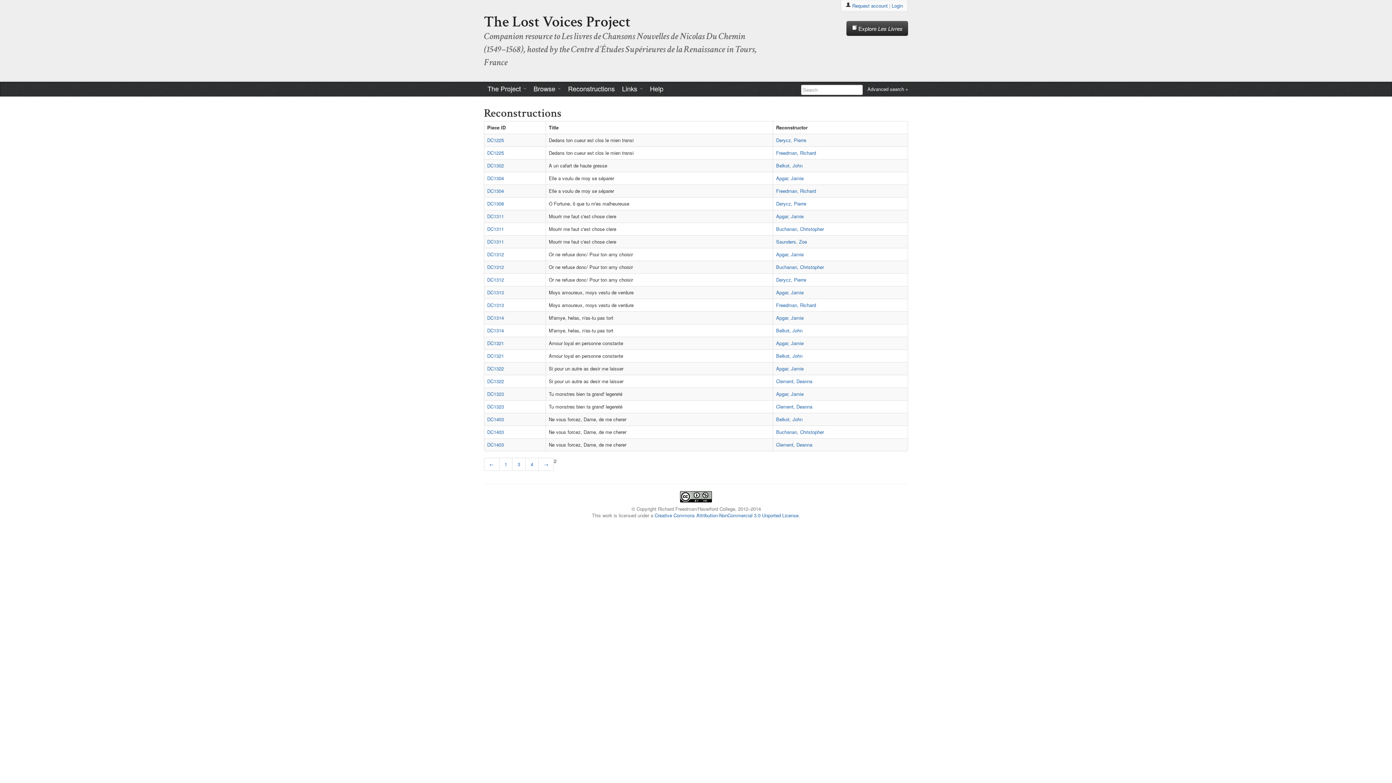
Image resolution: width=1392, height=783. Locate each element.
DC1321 (495, 343)
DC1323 (495, 393)
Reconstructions (591, 88)
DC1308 (495, 203)
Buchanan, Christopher (800, 228)
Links (630, 88)
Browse (545, 88)
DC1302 (495, 165)
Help (656, 88)
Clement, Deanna (794, 381)
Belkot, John (789, 165)
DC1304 (495, 178)
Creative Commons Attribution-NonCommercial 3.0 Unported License (727, 515)
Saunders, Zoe (791, 241)
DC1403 (495, 419)
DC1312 (495, 254)
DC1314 (495, 317)
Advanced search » (887, 89)
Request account (870, 5)
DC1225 (495, 140)
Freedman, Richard (796, 152)
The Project (505, 88)
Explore (880, 28)
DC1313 (495, 292)
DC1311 (495, 216)
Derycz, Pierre (791, 140)
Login (897, 5)
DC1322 (495, 368)
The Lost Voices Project (557, 22)
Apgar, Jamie (790, 178)
